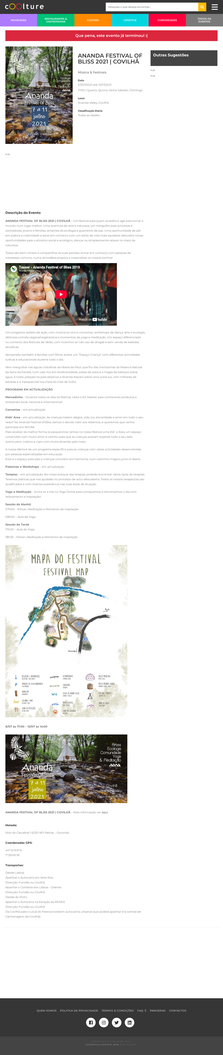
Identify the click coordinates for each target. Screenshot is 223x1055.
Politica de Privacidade (79, 1010)
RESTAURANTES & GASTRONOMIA (56, 20)
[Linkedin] (129, 1022)
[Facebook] (91, 1022)
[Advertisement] (75, 180)
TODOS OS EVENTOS (204, 20)
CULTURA (93, 20)
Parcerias (158, 1010)
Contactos (177, 1010)
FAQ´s (142, 1010)
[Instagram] (104, 1022)
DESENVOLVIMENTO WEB (102, 1045)
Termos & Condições (118, 1010)
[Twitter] (116, 1022)
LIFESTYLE (130, 20)
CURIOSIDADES (167, 20)
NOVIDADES (18, 20)
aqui (105, 812)
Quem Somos (47, 1010)
